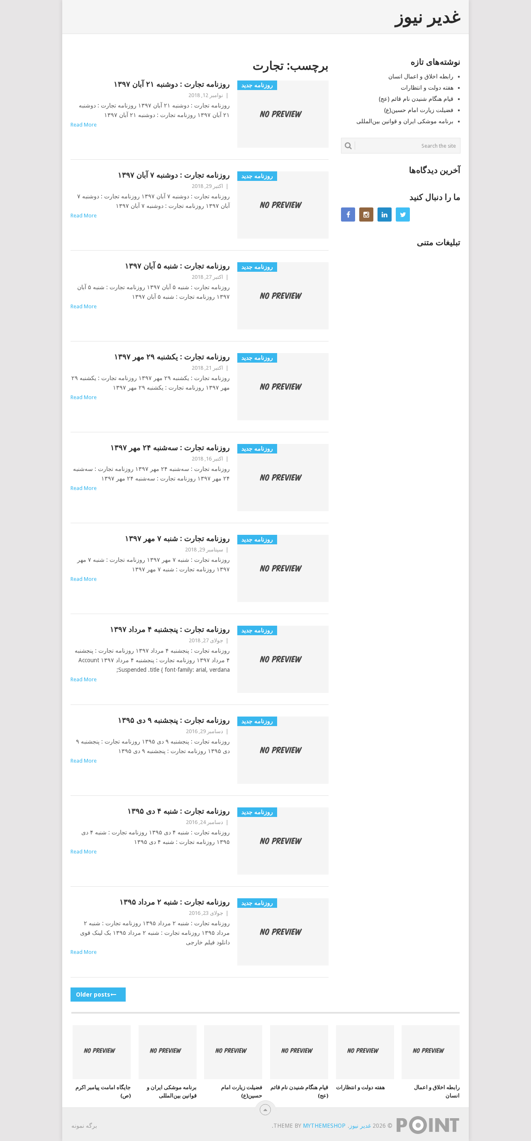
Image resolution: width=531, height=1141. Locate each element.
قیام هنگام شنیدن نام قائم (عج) (416, 98)
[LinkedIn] (385, 214)
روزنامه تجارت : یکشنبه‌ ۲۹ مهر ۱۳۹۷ (172, 356)
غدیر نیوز (427, 17)
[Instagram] (366, 214)
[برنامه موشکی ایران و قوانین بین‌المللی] (168, 1052)
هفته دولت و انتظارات (427, 87)
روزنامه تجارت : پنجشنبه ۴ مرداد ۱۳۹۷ (170, 629)
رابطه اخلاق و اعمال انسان (420, 76)
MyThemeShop (324, 1125)
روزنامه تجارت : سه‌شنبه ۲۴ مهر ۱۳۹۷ (170, 447)
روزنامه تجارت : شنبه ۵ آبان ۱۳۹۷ (177, 265)
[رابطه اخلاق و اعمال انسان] (431, 1052)
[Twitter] (403, 214)
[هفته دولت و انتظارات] (365, 1052)
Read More (84, 125)
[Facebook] (348, 214)
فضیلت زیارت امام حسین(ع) (418, 110)
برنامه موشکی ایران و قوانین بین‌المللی (404, 121)
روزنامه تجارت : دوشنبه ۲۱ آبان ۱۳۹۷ (172, 84)
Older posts (94, 994)
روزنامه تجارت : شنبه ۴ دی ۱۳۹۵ (178, 811)
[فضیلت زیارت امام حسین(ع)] (233, 1052)
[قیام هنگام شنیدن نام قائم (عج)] (299, 1052)
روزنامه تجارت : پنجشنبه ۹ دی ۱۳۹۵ (174, 720)
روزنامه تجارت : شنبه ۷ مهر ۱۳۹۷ (177, 538)
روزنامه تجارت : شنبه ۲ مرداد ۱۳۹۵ (174, 901)
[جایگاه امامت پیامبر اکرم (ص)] (102, 1052)
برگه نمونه (84, 1125)
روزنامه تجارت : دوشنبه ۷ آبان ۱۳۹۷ (174, 175)
